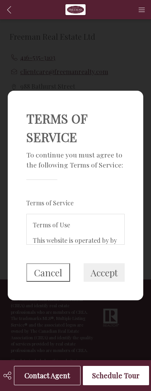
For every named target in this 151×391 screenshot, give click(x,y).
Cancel (48, 272)
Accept (104, 272)
